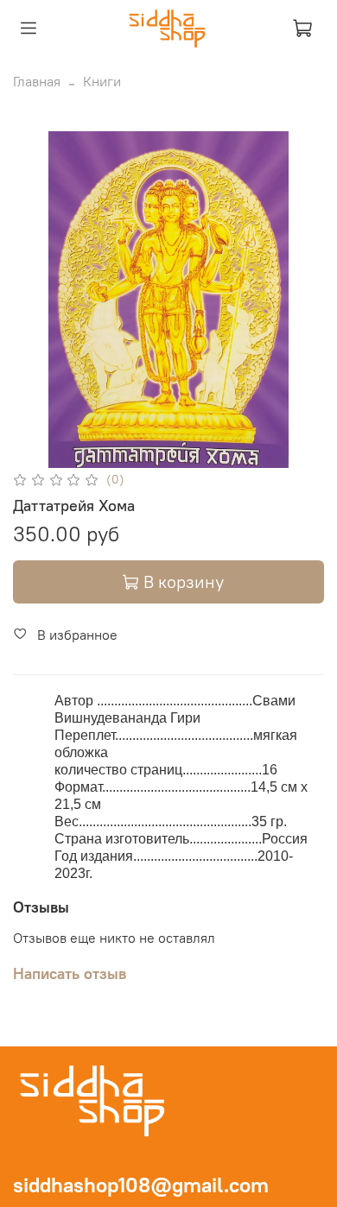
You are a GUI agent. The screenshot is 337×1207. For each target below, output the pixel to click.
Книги (102, 81)
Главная (36, 81)
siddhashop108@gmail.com (141, 1185)
